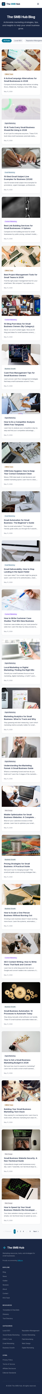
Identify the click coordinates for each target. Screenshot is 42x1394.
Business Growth (9, 1348)
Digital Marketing (28, 1348)
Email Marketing (8, 1343)
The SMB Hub (15, 1247)
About (5, 1289)
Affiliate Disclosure (9, 1368)
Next (35, 1231)
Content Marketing (28, 1335)
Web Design (26, 1343)
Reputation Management (30, 1331)
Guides (5, 1281)
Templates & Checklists (11, 1310)
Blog (4, 1272)
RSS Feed (6, 1298)
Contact (5, 1293)
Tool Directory (8, 1318)
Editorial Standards (9, 1373)
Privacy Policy (8, 1360)
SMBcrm (20, 1260)
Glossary (6, 1314)
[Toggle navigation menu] (38, 4)
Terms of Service (9, 1364)
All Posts (7, 41)
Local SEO (18, 41)
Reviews (6, 1285)
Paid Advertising (27, 1339)
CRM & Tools (7, 1339)
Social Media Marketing (11, 1335)
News (5, 1276)
